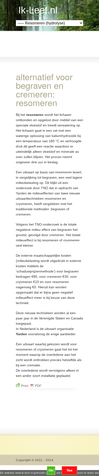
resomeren (63, 172)
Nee (69, 470)
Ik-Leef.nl (37, 10)
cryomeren (71, 240)
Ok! (51, 470)
